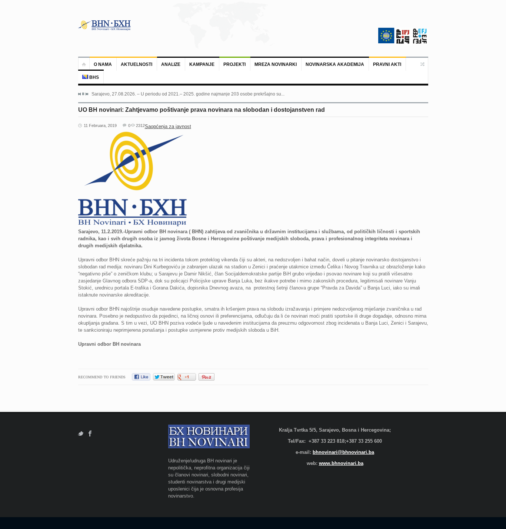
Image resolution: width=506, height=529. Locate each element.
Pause (83, 94)
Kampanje (201, 64)
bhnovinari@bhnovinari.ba (343, 452)
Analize (170, 64)
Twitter (80, 434)
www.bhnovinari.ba (341, 463)
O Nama (103, 64)
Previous (80, 94)
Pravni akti (387, 64)
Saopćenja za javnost (168, 126)
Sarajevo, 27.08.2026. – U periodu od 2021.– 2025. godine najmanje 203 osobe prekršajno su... (187, 94)
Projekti (234, 64)
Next (87, 94)
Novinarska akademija (335, 64)
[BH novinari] (105, 25)
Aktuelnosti (136, 64)
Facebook (90, 434)
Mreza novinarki (275, 64)
